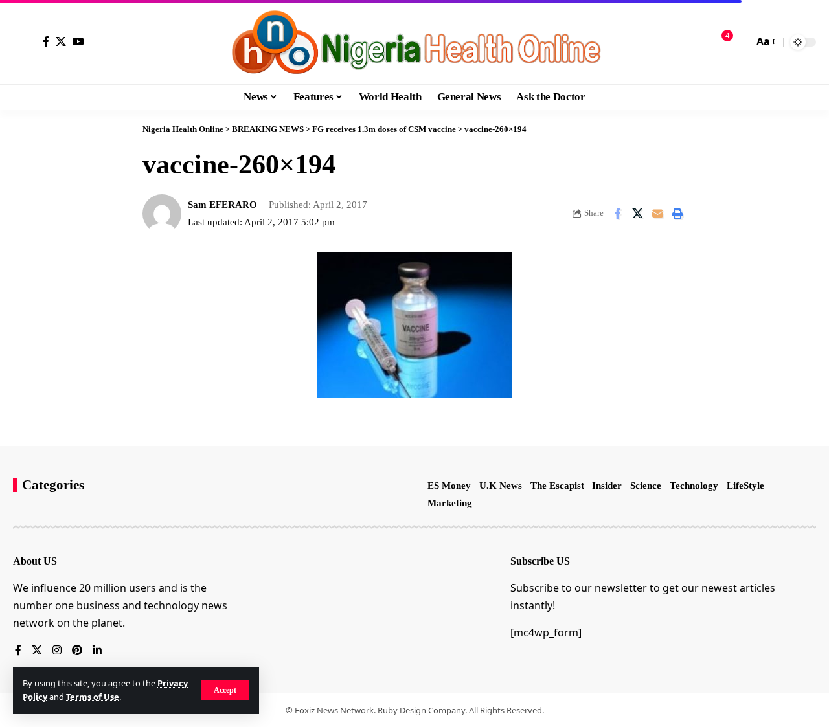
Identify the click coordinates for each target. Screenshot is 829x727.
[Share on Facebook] (617, 213)
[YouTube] (78, 41)
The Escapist (557, 485)
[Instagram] (57, 651)
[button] (225, 690)
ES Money (449, 485)
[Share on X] (637, 213)
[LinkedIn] (97, 651)
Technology (694, 485)
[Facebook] (46, 41)
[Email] (657, 213)
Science (645, 485)
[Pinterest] (77, 651)
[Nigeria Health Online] (414, 42)
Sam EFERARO (222, 204)
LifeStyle (745, 485)
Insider (607, 485)
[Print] (677, 213)
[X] (60, 41)
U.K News (500, 485)
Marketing (449, 503)
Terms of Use (92, 696)
